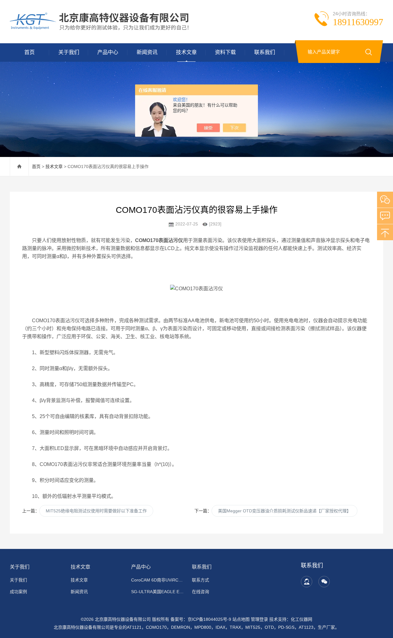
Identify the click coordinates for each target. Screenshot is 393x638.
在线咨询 (200, 591)
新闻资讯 (147, 52)
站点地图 (241, 619)
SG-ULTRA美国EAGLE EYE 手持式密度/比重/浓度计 (158, 591)
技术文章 (186, 52)
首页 (29, 52)
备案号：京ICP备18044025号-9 (200, 619)
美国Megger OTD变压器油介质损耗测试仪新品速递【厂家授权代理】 (284, 510)
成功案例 (18, 591)
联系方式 (200, 579)
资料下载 (225, 52)
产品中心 (107, 52)
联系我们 (264, 52)
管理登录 (259, 619)
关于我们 (68, 52)
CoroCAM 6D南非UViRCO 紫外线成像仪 (158, 579)
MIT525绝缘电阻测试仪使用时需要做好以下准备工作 (96, 510)
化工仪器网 (301, 619)
